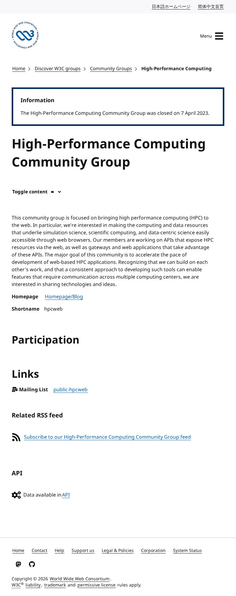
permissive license (96, 585)
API (66, 495)
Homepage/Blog (64, 296)
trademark (55, 585)
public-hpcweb (70, 389)
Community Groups (111, 68)
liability (33, 585)
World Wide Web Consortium (79, 579)
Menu (206, 36)
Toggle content (30, 191)
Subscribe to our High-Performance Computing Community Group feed (107, 437)
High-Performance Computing (176, 68)
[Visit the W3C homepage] (25, 36)
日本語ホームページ (171, 6)
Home (18, 68)
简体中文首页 (211, 6)
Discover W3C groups (58, 68)
